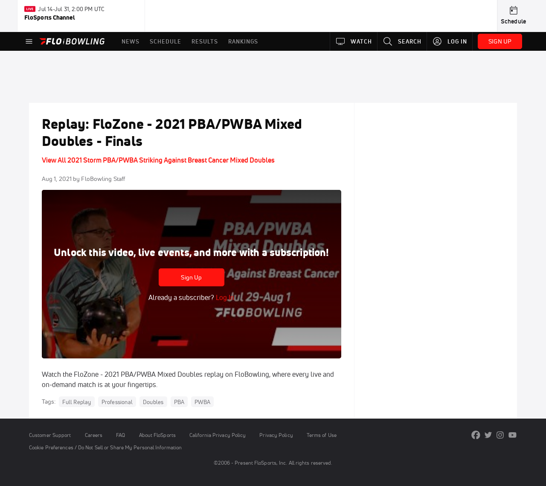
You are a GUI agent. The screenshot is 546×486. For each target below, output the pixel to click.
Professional (117, 402)
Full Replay (76, 402)
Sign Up (191, 277)
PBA (179, 402)
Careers (94, 435)
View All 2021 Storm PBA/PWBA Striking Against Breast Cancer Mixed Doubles (158, 160)
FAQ (120, 435)
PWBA (202, 402)
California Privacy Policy (217, 435)
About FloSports (157, 435)
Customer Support (50, 435)
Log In (224, 297)
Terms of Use (322, 435)
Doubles (153, 402)
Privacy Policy (276, 435)
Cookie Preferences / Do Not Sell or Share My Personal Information (105, 447)
